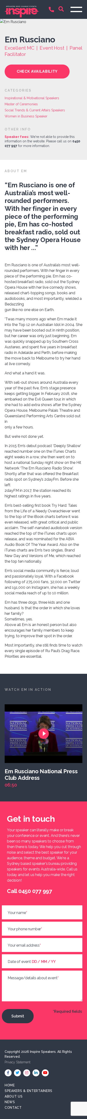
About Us (14, 1096)
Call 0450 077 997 (52, 10)
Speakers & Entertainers (28, 1091)
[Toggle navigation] (76, 9)
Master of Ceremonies (21, 104)
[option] (46, 746)
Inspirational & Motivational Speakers (32, 98)
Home (10, 1085)
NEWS (10, 1102)
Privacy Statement (17, 1062)
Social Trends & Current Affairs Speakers (35, 110)
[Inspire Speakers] (22, 9)
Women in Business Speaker (26, 116)
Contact (13, 1107)
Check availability (37, 71)
